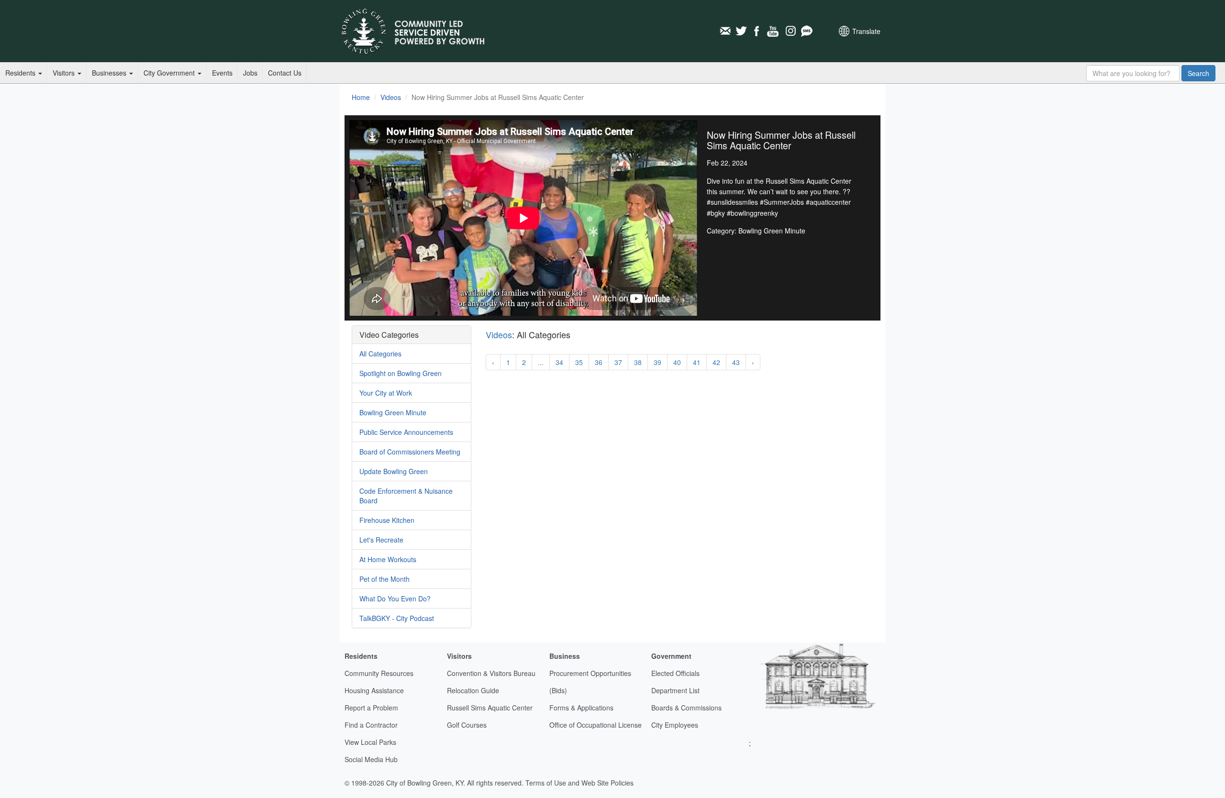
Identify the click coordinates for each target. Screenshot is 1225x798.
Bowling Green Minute (392, 412)
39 (657, 362)
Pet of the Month (384, 579)
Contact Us (284, 73)
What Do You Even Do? (395, 598)
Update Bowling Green (393, 471)
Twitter (741, 31)
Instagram (790, 31)
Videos (390, 97)
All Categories (380, 353)
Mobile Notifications (806, 31)
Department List (675, 690)
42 (716, 362)
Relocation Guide (473, 690)
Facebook (757, 31)
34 (559, 362)
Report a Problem (371, 707)
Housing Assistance (374, 690)
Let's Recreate (381, 539)
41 (697, 362)
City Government (170, 73)
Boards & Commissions (686, 707)
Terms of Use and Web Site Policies (579, 782)
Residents (21, 73)
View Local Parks (370, 742)
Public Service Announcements (406, 432)
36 (598, 362)
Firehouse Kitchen (386, 520)
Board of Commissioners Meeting (409, 451)
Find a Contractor (371, 725)
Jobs (250, 73)
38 (638, 362)
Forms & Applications (581, 707)
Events (222, 73)
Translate (866, 31)
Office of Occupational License (595, 725)
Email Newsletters (725, 31)
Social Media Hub (371, 759)
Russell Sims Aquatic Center (490, 707)
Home (361, 97)
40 (677, 362)
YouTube (774, 31)
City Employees (674, 725)
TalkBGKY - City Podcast (396, 618)
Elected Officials (675, 673)
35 (579, 362)
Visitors (65, 73)
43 (736, 362)
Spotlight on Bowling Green (400, 373)
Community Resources (379, 673)
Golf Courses (467, 725)
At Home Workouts (387, 559)
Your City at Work (385, 393)
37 (618, 362)
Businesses (110, 73)
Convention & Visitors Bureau (491, 673)
